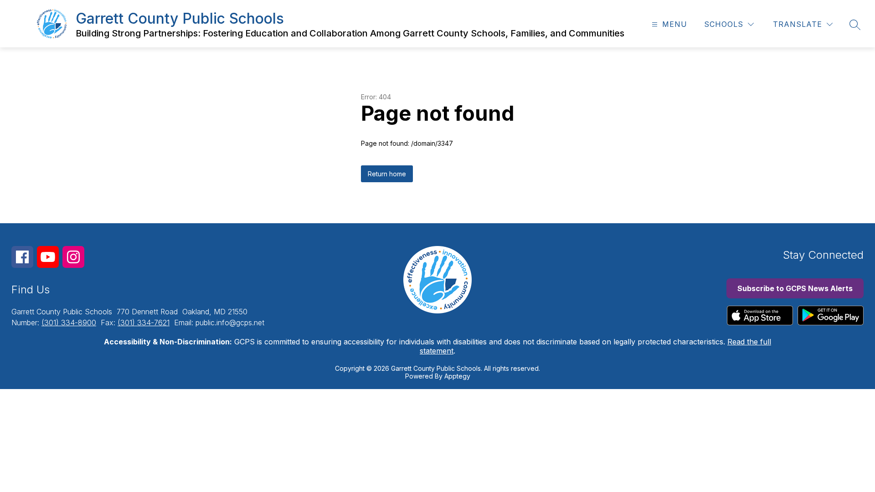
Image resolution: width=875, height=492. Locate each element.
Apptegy (457, 376)
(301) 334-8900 (68, 322)
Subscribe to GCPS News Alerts (795, 288)
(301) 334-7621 (144, 322)
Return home (387, 174)
